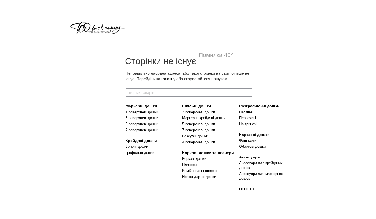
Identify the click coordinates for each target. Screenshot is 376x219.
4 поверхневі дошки (198, 142)
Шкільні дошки (196, 106)
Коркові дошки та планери (208, 152)
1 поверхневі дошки (142, 112)
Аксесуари (249, 157)
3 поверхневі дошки (142, 118)
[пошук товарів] (247, 92)
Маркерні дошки (141, 106)
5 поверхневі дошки (142, 124)
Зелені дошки (137, 146)
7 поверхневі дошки (142, 130)
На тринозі (248, 124)
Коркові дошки (194, 159)
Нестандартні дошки (199, 177)
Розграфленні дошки (259, 106)
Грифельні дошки (140, 152)
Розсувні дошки (195, 136)
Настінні (246, 112)
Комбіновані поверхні (199, 171)
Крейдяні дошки (141, 140)
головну (168, 78)
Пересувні (247, 118)
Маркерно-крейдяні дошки (203, 118)
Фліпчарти (247, 140)
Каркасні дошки (254, 134)
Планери (189, 165)
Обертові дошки (252, 146)
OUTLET (247, 189)
